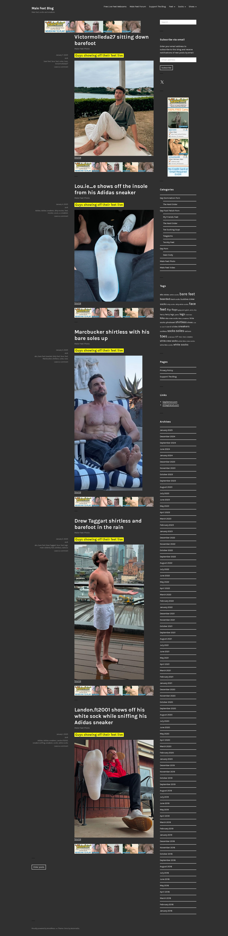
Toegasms (168, 236)
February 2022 (167, 601)
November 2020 (167, 695)
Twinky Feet (168, 242)
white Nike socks (166, 345)
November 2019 (167, 771)
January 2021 (166, 683)
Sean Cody (168, 255)
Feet (171, 6)
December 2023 (167, 461)
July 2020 (164, 721)
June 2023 (165, 499)
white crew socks (169, 341)
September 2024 (168, 443)
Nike (162, 318)
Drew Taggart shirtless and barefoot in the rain (108, 524)
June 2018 (165, 879)
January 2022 (166, 607)
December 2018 (167, 841)
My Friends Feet (170, 217)
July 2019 (164, 797)
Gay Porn (164, 248)
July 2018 (164, 873)
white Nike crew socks (186, 341)
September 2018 (168, 860)
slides (175, 326)
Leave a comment (61, 67)
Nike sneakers (183, 318)
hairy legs (169, 314)
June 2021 (164, 651)
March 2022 (165, 594)
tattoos (65, 548)
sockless (163, 331)
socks (55, 743)
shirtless (55, 359)
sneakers (64, 213)
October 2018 (166, 854)
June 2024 (165, 449)
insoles (50, 213)
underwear (171, 337)
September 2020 (168, 708)
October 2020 (166, 702)
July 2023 (164, 493)
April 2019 (165, 816)
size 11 (164, 327)
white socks (63, 743)
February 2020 (167, 752)
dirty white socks (182, 304)
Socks (181, 6)
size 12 (169, 327)
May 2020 (164, 733)
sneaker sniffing (39, 743)
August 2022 (166, 563)
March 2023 (165, 518)
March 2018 (165, 898)
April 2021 (165, 664)
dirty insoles (59, 211)
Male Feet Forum (138, 6)
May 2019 (164, 809)
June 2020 (165, 727)
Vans (180, 337)
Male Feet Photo (82, 48)
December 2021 (167, 613)
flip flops (172, 309)
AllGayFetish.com (171, 405)
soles (61, 61)
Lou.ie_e (57, 213)
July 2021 (164, 645)
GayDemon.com (170, 402)
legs (66, 545)
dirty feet (56, 356)
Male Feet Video (167, 267)
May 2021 (164, 658)
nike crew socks (171, 318)
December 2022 (167, 537)
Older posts (38, 867)
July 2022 (164, 569)
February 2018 (167, 904)
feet (57, 61)
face (53, 61)
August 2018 (166, 866)
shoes (190, 322)
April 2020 (165, 740)
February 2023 (167, 525)
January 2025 (166, 430)
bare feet (47, 61)
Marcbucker (47, 359)
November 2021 (167, 620)
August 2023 (166, 487)
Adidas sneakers (47, 211)
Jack (66, 58)
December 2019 (167, 765)
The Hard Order (170, 204)
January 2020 (166, 759)
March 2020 (165, 746)
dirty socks (171, 304)
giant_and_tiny (190, 310)
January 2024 (166, 455)
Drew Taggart (51, 545)
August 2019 (166, 790)
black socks (175, 299)
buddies (184, 299)
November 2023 (167, 468)
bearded (49, 356)
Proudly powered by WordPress (43, 928)
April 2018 (165, 892)
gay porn (181, 310)
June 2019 (164, 803)
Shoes (191, 6)
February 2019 (166, 828)
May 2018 (164, 885)
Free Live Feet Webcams (115, 6)
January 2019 (166, 835)
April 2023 (165, 512)
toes (66, 61)
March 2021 (165, 670)
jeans (177, 315)
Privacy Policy (166, 370)
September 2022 (168, 556)
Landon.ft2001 (62, 741)
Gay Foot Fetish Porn (169, 210)
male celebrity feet (47, 548)
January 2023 (166, 531)
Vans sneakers (188, 337)
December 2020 (167, 689)
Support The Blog (157, 6)
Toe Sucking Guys (171, 229)
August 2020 (166, 714)
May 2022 (164, 582)
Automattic (75, 928)
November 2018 (167, 847)
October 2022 (166, 550)
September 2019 (167, 784)
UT (176, 336)
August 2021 (166, 639)
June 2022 (165, 575)
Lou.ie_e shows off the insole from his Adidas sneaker (111, 189)
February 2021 (166, 677)
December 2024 (167, 436)
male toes (189, 315)
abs (36, 356)
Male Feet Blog (43, 8)
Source (77, 157)
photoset (170, 322)
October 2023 (166, 474)
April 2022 (165, 588)
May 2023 (164, 506)
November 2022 (167, 544)
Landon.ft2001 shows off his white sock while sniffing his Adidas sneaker (110, 716)
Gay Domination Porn (170, 198)
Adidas (38, 211)
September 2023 (168, 480)
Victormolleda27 (61, 64)
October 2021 (166, 626)
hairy (162, 314)
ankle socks (174, 295)
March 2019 (165, 822)
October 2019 (166, 778)
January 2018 (166, 911)
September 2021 (167, 632)
